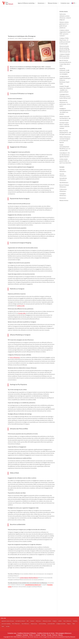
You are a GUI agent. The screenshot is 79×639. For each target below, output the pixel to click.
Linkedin (60, 621)
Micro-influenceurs (16, 623)
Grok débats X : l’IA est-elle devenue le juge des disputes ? (64, 154)
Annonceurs (41, 3)
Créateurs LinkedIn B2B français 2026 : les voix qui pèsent (64, 56)
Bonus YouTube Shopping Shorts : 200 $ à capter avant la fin (65, 132)
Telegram (69, 623)
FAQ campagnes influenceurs (63, 633)
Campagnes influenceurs (27, 38)
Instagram (55, 621)
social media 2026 (51, 623)
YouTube (7, 626)
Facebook (32, 621)
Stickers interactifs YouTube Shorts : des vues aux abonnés (65, 118)
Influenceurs (38, 621)
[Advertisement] (31, 23)
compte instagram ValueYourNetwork (29, 577)
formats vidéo (22, 313)
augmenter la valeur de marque (7, 621)
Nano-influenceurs (25, 623)
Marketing (75, 621)
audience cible (20, 305)
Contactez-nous (65, 3)
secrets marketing (42, 623)
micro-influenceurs (15, 357)
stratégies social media (60, 623)
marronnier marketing (5, 623)
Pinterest (54, 635)
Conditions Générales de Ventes (46, 633)
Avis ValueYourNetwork (20, 621)
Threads (49, 635)
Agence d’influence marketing (26, 3)
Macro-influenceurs (67, 621)
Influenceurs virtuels (47, 621)
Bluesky (60, 635)
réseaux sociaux (34, 623)
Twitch (2, 626)
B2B (28, 621)
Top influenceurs (63, 182)
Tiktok (73, 623)
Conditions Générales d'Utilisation (26, 633)
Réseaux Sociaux (52, 3)
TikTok (31, 635)
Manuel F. (12, 38)
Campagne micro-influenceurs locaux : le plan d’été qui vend (65, 96)
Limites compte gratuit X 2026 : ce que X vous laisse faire (65, 160)
